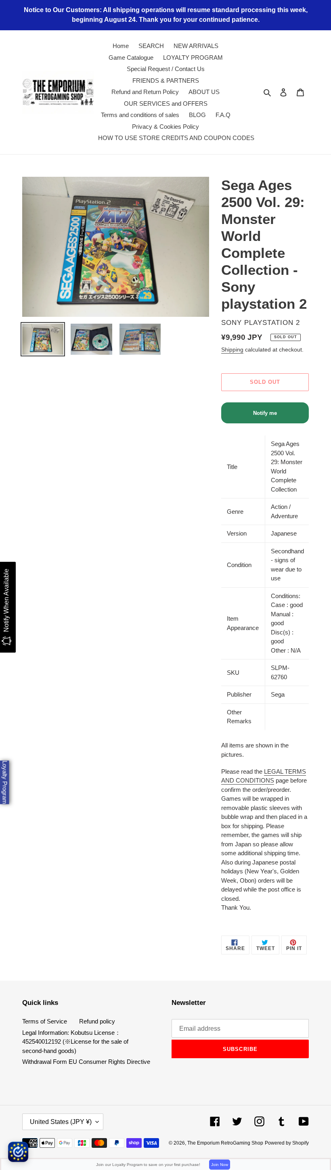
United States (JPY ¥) (61, 1121)
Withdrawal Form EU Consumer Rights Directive (86, 1061)
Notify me (265, 413)
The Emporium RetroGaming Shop (225, 1143)
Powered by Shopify (287, 1143)
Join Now (219, 1164)
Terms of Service (44, 1021)
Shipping (232, 349)
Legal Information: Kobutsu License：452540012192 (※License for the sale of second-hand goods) (75, 1041)
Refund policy (97, 1021)
